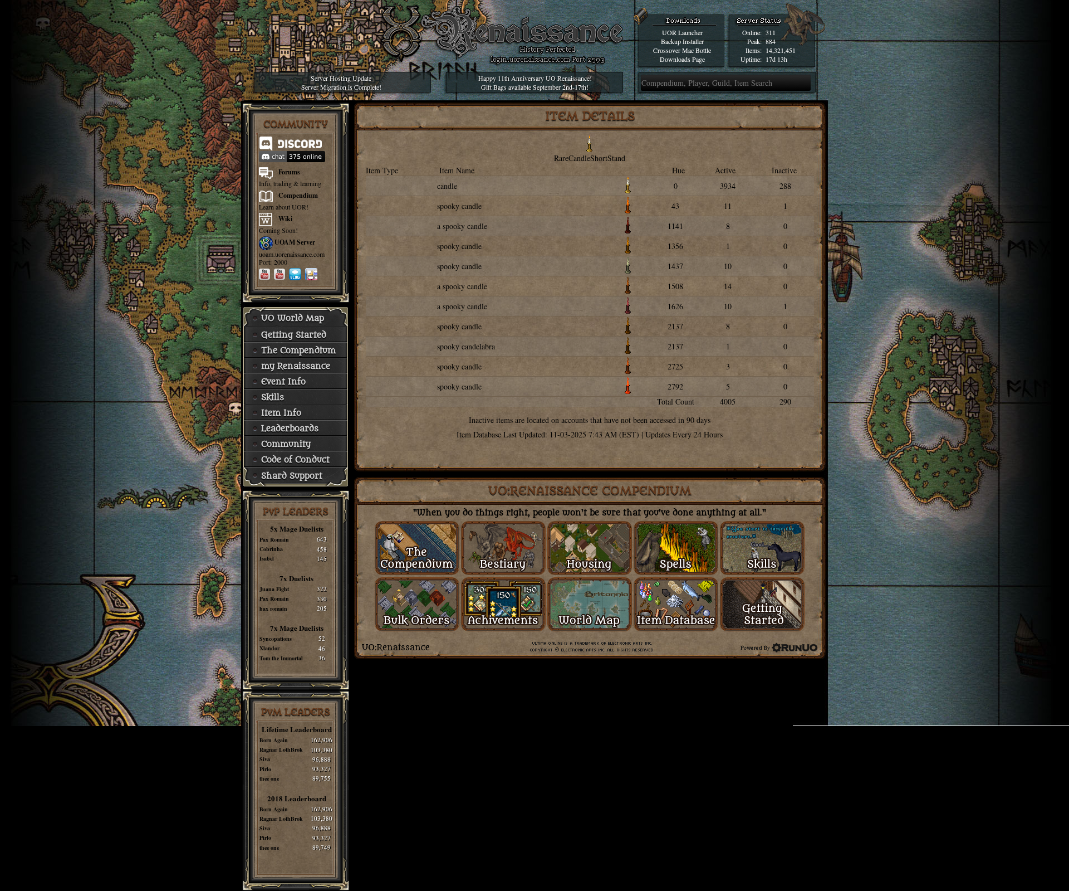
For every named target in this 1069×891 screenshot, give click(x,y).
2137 (675, 326)
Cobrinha (271, 549)
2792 (675, 386)
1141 (675, 226)
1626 (675, 306)
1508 (675, 286)
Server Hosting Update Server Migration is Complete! (341, 82)
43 (675, 206)
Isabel (266, 558)
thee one (269, 778)
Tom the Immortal (281, 658)
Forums (289, 172)
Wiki (285, 218)
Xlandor (269, 648)
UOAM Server (294, 242)
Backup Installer (682, 41)
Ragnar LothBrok (281, 749)
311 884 (771, 37)
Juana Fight (274, 589)
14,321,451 (781, 50)
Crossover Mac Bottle (682, 50)
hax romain (273, 608)
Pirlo (265, 769)
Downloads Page (682, 59)
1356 (675, 246)
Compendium (298, 195)
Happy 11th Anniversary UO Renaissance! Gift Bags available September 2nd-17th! (535, 82)
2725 (675, 366)
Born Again (273, 740)
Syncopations (275, 638)
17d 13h (776, 59)
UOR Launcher (682, 32)
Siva (264, 759)
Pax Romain (274, 539)
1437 (675, 266)
